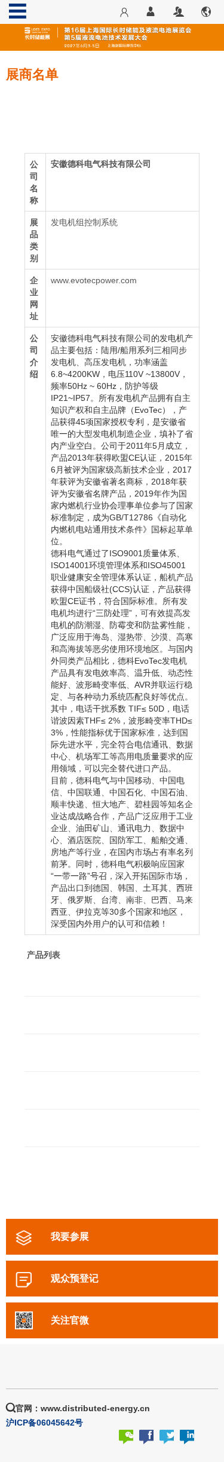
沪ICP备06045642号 (44, 1422)
